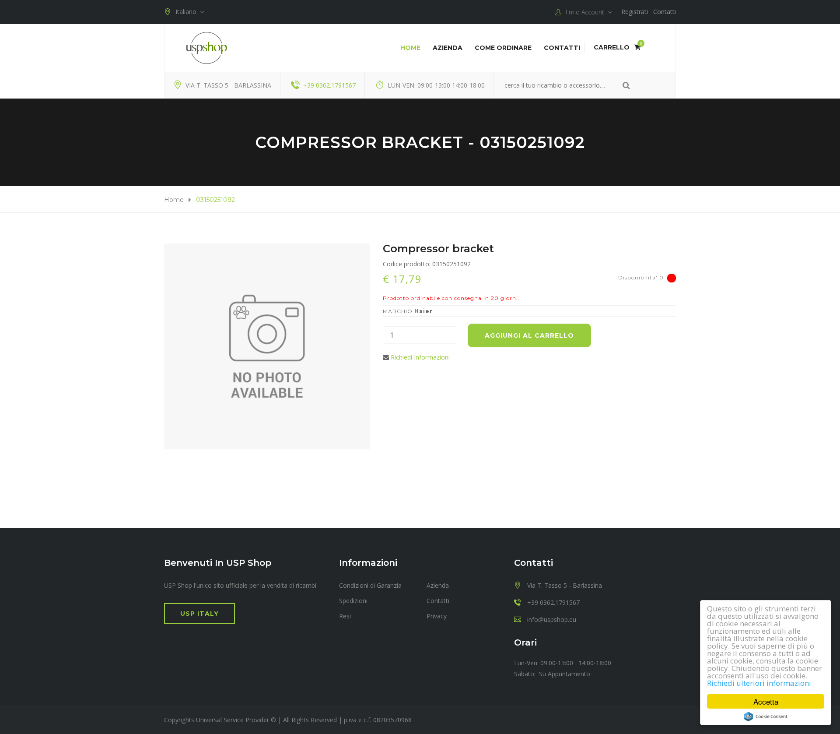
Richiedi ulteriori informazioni (759, 683)
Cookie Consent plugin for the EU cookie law (766, 716)
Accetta (765, 701)
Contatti (664, 11)
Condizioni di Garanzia (370, 585)
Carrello (617, 47)
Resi (345, 616)
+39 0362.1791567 (329, 85)
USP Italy (199, 614)
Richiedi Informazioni (420, 357)
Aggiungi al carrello (529, 335)
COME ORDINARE (503, 48)
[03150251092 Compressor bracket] (267, 346)
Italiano (187, 11)
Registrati (634, 11)
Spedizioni (353, 600)
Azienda (447, 48)
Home (410, 48)
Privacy (437, 616)
